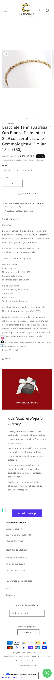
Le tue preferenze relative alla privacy (22, 674)
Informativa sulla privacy (42, 656)
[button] (6, 10)
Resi (8, 588)
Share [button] (7, 358)
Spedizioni (10, 595)
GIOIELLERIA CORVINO (25, 653)
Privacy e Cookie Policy (16, 557)
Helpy (2, 346)
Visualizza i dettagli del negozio (20, 211)
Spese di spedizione (20, 160)
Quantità (6, 177)
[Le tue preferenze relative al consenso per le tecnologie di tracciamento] (2, 510)
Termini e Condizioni (15, 564)
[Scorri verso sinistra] (21, 118)
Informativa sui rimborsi (20, 656)
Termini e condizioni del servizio (28, 661)
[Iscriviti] (41, 613)
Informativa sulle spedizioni (28, 665)
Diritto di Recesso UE (15, 570)
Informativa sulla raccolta (12, 678)
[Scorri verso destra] (33, 118)
